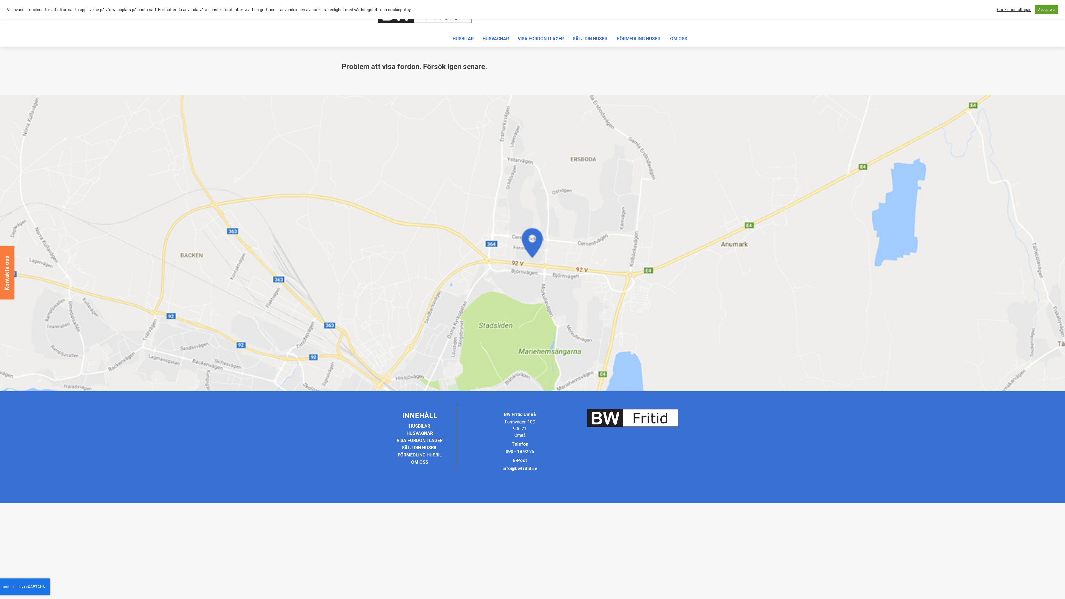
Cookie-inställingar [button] (1014, 9)
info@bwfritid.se (520, 468)
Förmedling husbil (639, 38)
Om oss (678, 38)
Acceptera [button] (1046, 9)
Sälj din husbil (590, 38)
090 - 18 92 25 (520, 451)
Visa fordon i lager (541, 38)
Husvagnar (496, 38)
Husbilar (463, 38)
